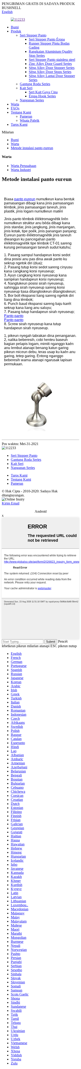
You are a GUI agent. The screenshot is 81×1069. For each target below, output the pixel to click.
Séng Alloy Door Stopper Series (51, 68)
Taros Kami (19, 124)
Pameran (26, 116)
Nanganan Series (32, 100)
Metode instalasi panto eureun (32, 148)
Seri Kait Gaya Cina (43, 92)
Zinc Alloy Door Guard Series (50, 64)
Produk (16, 31)
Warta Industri (21, 170)
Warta (15, 104)
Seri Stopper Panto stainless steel (52, 60)
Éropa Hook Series (42, 96)
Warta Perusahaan (23, 166)
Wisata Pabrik (29, 120)
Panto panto (13, 316)
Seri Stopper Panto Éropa (47, 39)
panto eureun (24, 199)
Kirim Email (10, 503)
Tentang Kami (21, 112)
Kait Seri (26, 88)
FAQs (15, 108)
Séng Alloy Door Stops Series (50, 72)
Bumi (15, 27)
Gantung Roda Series (35, 84)
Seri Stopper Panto (33, 35)
